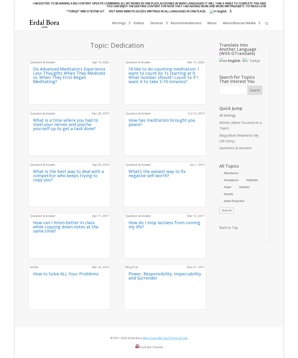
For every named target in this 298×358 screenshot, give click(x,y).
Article (34, 267)
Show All (226, 210)
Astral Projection (234, 201)
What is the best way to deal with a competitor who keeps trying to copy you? (68, 175)
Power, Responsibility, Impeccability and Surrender (165, 276)
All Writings (227, 115)
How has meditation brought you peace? (162, 122)
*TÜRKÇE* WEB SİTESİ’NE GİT (85, 11)
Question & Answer (42, 62)
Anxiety (228, 194)
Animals (244, 187)
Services (156, 23)
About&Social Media (239, 23)
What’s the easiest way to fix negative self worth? (157, 173)
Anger (227, 187)
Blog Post (131, 267)
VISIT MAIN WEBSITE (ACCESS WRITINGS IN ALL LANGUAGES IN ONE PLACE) (157, 11)
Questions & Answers (235, 148)
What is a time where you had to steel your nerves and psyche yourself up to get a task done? (65, 124)
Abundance (231, 173)
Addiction (252, 180)
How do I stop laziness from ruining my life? (164, 225)
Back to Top (228, 227)
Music (212, 23)
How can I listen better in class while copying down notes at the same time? (65, 227)
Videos (138, 23)
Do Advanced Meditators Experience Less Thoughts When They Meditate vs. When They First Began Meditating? (69, 75)
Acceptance (231, 180)
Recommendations (186, 23)
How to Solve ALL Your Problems (65, 274)
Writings (119, 23)
